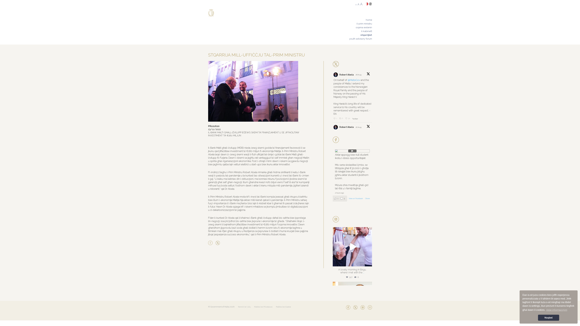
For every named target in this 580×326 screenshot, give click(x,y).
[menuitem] (360, 20)
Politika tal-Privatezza (263, 307)
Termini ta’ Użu (244, 307)
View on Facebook (356, 199)
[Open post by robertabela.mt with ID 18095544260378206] (352, 246)
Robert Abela (346, 75)
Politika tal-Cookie (283, 307)
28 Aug (359, 75)
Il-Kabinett (366, 31)
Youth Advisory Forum (360, 38)
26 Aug (359, 127)
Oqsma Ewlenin (364, 27)
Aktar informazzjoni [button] (556, 309)
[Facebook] (211, 243)
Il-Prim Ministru (364, 23)
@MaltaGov (354, 80)
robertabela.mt (352, 230)
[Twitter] (217, 243)
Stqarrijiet (366, 35)
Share (367, 199)
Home (369, 20)
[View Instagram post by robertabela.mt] (369, 262)
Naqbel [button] (549, 317)
